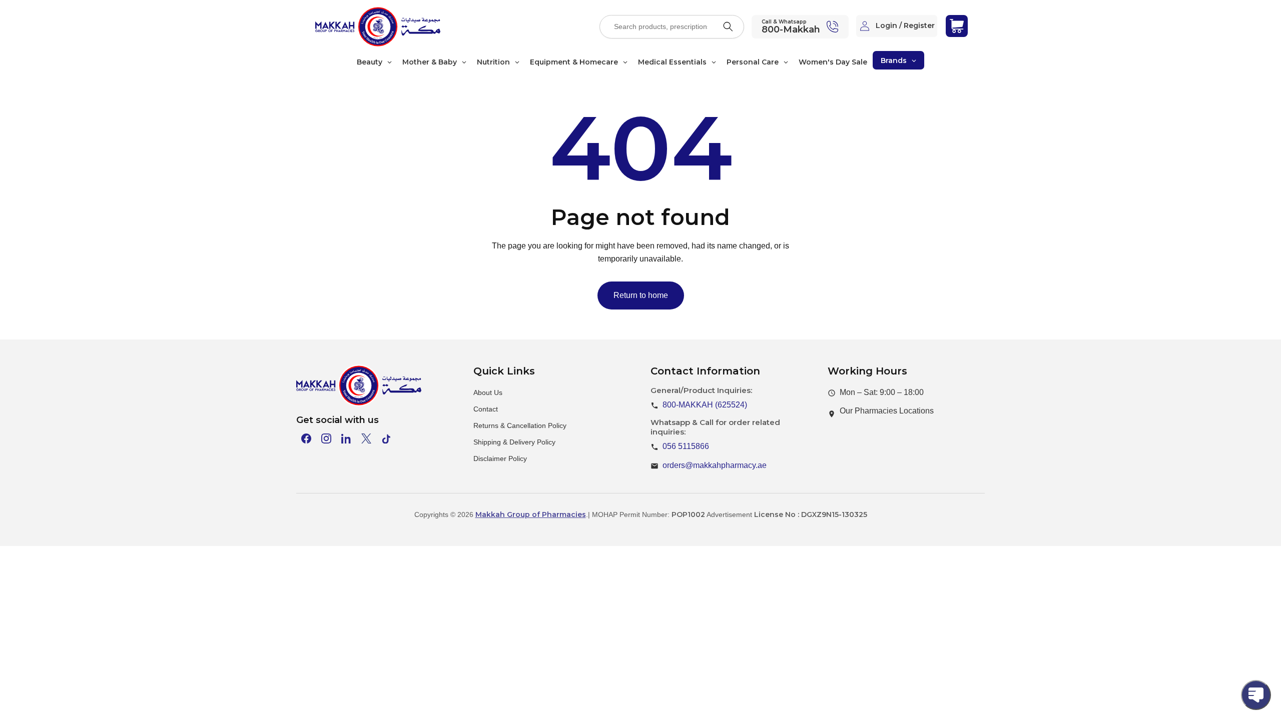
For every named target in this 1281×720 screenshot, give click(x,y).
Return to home (640, 295)
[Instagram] (326, 438)
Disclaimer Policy (500, 458)
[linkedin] (346, 438)
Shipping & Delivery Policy (514, 442)
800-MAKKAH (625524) (705, 404)
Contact (485, 409)
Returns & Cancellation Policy (519, 426)
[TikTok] (386, 438)
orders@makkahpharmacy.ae (715, 465)
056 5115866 (686, 446)
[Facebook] (306, 438)
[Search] (728, 26)
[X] (366, 438)
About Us (487, 392)
